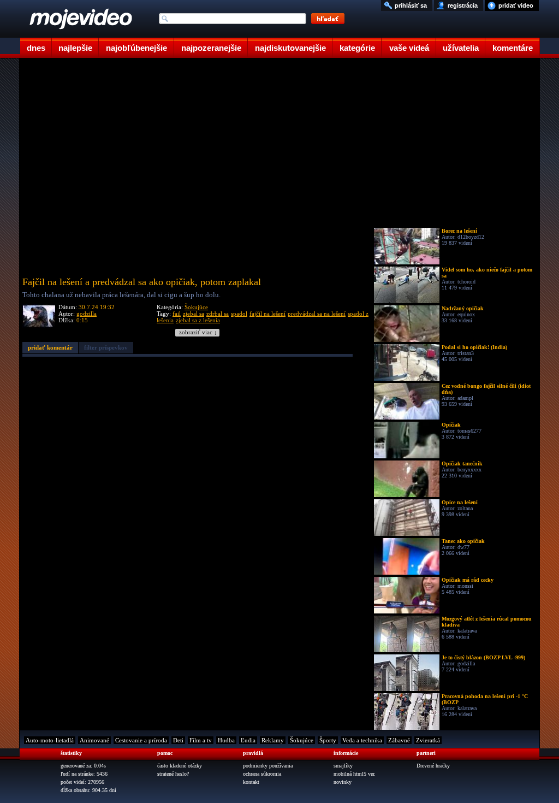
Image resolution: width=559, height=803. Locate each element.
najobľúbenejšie (136, 47)
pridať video (515, 5)
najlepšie (75, 47)
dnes (36, 47)
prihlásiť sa (411, 5)
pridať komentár (50, 347)
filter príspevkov (106, 347)
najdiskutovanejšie (290, 47)
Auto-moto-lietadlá (50, 740)
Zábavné (399, 740)
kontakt (251, 782)
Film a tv (200, 740)
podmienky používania (268, 766)
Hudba (226, 740)
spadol (239, 313)
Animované (94, 740)
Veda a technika (362, 740)
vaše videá (409, 47)
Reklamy (272, 740)
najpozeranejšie (211, 47)
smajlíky (343, 766)
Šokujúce (196, 307)
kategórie (357, 47)
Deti (178, 740)
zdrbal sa (217, 313)
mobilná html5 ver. (355, 774)
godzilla (86, 313)
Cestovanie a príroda (141, 740)
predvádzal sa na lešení (317, 313)
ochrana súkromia (262, 774)
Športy (327, 740)
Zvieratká (428, 740)
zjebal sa (193, 313)
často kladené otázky (179, 766)
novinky (343, 782)
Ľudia (248, 740)
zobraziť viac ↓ (198, 332)
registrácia (463, 5)
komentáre (512, 47)
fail (177, 313)
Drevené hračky (433, 766)
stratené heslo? (173, 774)
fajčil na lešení (267, 313)
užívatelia (461, 47)
